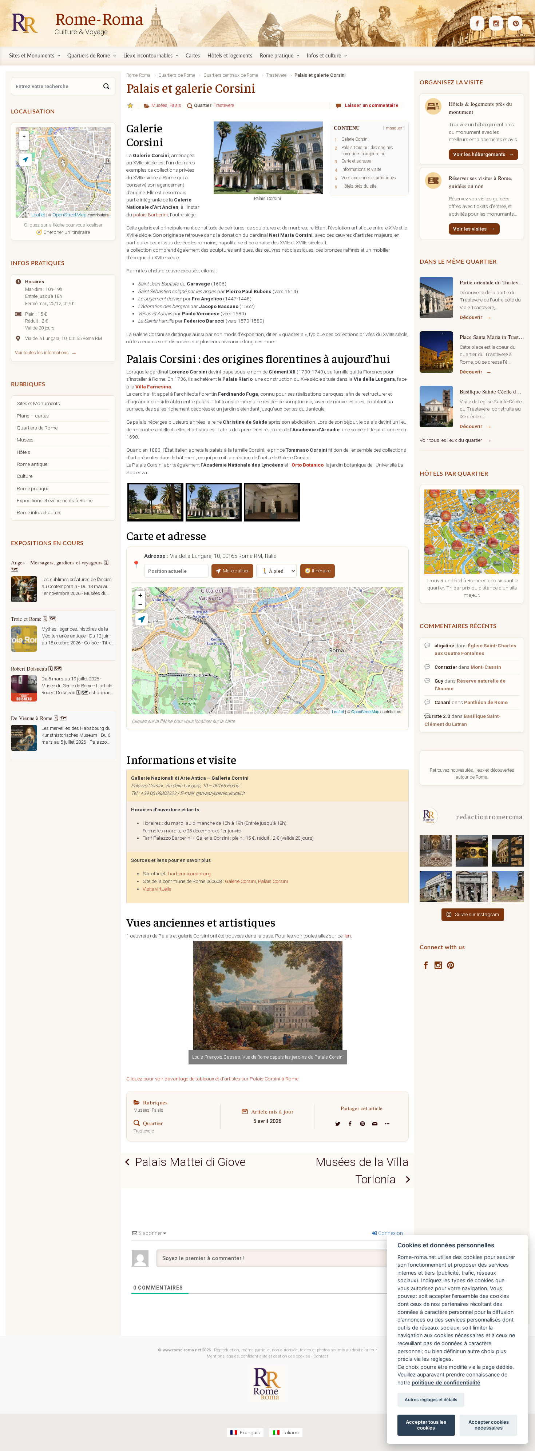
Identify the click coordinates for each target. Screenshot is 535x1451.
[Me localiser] (141, 619)
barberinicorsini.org (189, 873)
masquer (394, 128)
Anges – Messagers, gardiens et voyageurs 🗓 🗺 (59, 566)
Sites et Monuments (38, 403)
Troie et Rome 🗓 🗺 (33, 618)
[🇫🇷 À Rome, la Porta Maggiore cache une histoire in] (436, 886)
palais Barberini (150, 214)
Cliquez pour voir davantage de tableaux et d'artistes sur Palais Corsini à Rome (212, 1079)
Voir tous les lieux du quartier (451, 440)
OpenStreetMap (365, 711)
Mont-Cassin (486, 667)
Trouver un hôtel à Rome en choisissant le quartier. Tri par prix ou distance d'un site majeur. (472, 587)
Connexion (390, 1233)
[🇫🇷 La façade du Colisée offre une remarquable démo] (508, 850)
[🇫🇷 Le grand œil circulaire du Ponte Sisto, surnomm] (472, 850)
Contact (320, 1356)
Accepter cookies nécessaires (488, 1425)
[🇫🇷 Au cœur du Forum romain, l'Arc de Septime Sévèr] (472, 886)
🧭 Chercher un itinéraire (63, 232)
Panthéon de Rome (486, 702)
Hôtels (23, 452)
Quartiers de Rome (37, 428)
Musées (159, 105)
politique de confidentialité (446, 1382)
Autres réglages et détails (431, 1399)
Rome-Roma (99, 18)
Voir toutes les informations (42, 352)
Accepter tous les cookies (426, 1425)
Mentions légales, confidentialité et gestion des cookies (258, 1356)
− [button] (140, 604)
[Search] (106, 86)
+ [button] (140, 595)
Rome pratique (33, 488)
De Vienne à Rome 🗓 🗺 (39, 717)
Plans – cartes (33, 416)
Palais (175, 105)
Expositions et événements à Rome (54, 500)
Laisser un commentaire (372, 105)
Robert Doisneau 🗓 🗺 (36, 668)
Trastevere (224, 105)
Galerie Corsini (240, 881)
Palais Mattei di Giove (190, 1162)
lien (347, 936)
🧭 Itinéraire (317, 570)
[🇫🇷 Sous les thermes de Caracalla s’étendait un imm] (508, 886)
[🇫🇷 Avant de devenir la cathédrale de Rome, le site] (436, 850)
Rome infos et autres (39, 512)
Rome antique (32, 464)
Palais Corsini (273, 881)
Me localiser (236, 570)
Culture (24, 476)
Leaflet (338, 711)
